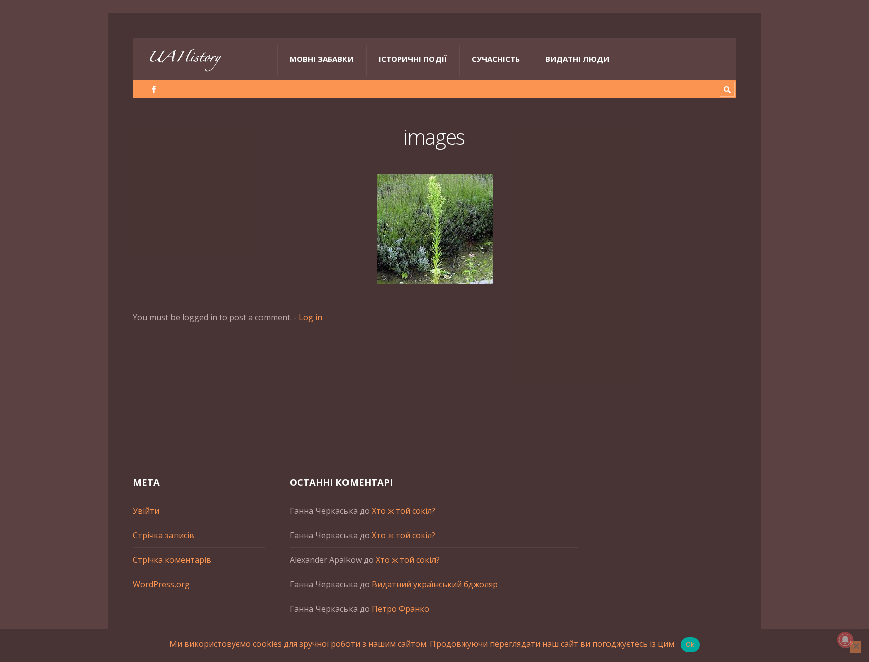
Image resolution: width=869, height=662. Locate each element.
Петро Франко (400, 608)
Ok (690, 644)
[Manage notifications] (845, 640)
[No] (855, 647)
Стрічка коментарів (172, 559)
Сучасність (496, 59)
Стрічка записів (163, 535)
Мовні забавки (322, 59)
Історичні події (413, 59)
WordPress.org (161, 584)
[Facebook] (154, 89)
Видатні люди (577, 59)
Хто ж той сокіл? (404, 510)
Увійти (146, 510)
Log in (310, 317)
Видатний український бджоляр (435, 584)
